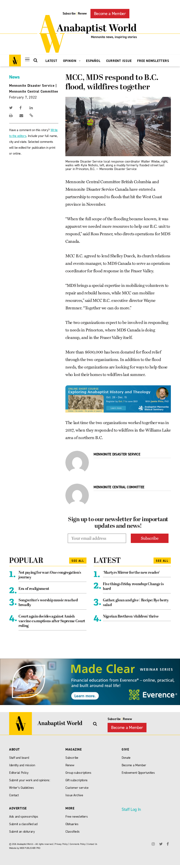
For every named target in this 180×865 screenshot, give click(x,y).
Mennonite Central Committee (33, 91)
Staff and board (19, 757)
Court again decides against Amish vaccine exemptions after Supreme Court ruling (52, 621)
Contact (14, 795)
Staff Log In (131, 809)
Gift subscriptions (76, 780)
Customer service (77, 787)
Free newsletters (76, 816)
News (14, 77)
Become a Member (110, 13)
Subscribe (69, 13)
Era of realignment (34, 589)
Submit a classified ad (23, 824)
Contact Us (92, 844)
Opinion (70, 61)
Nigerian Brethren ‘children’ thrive (131, 617)
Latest (51, 61)
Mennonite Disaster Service (32, 85)
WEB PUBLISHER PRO (30, 848)
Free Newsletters (153, 61)
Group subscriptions (78, 772)
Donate (126, 757)
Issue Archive (74, 795)
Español (93, 61)
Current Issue (119, 61)
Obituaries (72, 824)
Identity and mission (22, 765)
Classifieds (72, 831)
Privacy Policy (61, 844)
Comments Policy (78, 844)
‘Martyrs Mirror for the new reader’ (131, 573)
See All (77, 561)
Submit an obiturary (22, 831)
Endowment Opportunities (138, 772)
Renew (82, 13)
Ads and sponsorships (23, 816)
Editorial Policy (19, 772)
